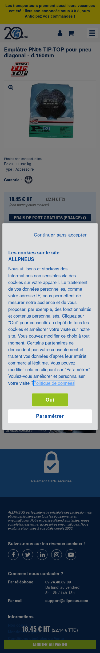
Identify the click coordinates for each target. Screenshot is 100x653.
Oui (50, 399)
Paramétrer (50, 416)
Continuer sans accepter (60, 234)
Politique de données (53, 383)
